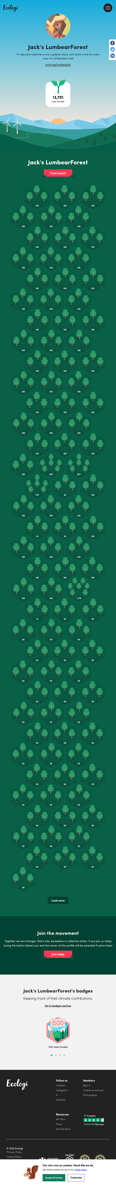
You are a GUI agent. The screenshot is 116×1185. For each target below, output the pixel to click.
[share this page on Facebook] (112, 43)
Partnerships (90, 1095)
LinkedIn (60, 1085)
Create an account (93, 1090)
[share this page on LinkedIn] (112, 56)
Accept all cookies (54, 1177)
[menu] (107, 7)
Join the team (63, 1128)
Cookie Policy (14, 1156)
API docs (61, 1119)
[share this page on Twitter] (112, 49)
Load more (58, 900)
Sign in (86, 1085)
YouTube (60, 1099)
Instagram (62, 1090)
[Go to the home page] (10, 8)
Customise (76, 1177)
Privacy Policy (14, 1152)
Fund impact (58, 173)
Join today (58, 954)
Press (59, 1124)
